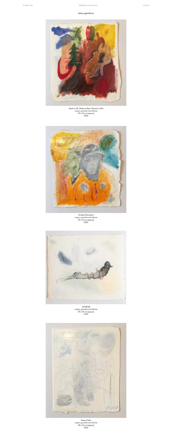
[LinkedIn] (91, 438)
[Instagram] (82, 438)
